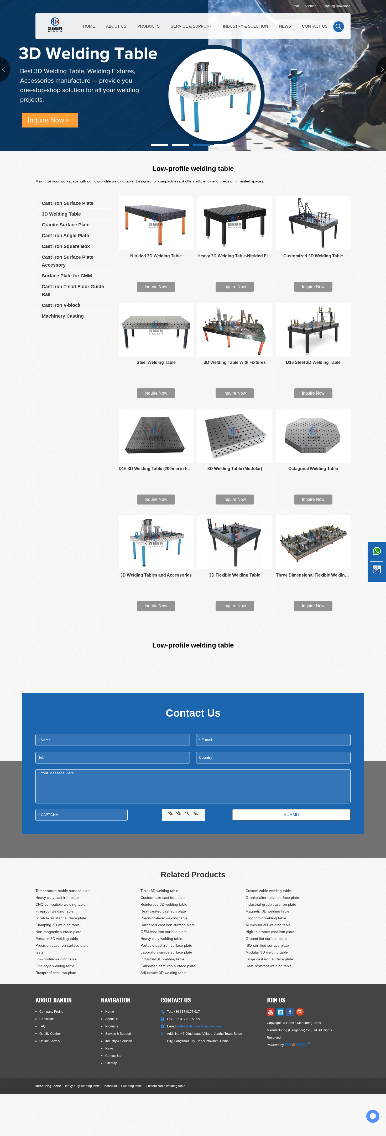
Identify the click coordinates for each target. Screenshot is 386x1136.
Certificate (46, 1019)
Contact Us (314, 26)
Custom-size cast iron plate (163, 897)
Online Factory (49, 1041)
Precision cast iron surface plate (61, 945)
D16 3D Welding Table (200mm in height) (156, 468)
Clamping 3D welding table (57, 925)
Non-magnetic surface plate (58, 932)
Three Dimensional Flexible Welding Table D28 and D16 (313, 575)
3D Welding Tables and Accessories (156, 575)
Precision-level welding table (163, 918)
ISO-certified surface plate (267, 945)
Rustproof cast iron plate (55, 973)
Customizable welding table (268, 891)
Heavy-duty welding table (161, 938)
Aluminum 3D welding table (268, 925)
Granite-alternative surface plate (272, 897)
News (285, 26)
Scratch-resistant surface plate (60, 918)
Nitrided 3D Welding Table (156, 256)
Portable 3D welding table (56, 938)
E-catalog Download (336, 6)
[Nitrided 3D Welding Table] (156, 223)
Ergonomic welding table (266, 918)
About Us (116, 26)
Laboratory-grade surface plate (166, 952)
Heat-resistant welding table (269, 966)
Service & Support (191, 26)
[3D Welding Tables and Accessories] (156, 542)
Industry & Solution (245, 26)
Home (89, 26)
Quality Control (50, 1034)
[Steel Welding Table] (156, 329)
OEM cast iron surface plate (163, 932)
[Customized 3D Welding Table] (313, 223)
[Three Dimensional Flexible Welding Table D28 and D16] (313, 542)
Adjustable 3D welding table (163, 973)
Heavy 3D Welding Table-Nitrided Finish (234, 256)
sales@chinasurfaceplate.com (199, 1026)
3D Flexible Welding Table (234, 575)
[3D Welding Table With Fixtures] (234, 329)
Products (148, 26)
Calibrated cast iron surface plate (167, 966)
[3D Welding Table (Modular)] (234, 436)
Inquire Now (156, 286)
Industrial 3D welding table (162, 959)
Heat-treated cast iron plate (163, 911)
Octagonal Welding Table (313, 468)
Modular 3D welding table (267, 952)
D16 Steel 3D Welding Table (313, 362)
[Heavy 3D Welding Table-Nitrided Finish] (234, 223)
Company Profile (51, 1011)
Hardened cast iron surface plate (167, 925)
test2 (39, 952)
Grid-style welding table (54, 966)
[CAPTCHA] (183, 815)
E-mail (295, 6)
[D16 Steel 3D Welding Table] (313, 329)
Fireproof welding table (54, 911)
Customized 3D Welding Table (313, 256)
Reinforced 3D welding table (163, 904)
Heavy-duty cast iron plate (57, 897)
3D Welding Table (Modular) (234, 468)
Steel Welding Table (156, 362)
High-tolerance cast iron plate (270, 932)
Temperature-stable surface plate (63, 891)
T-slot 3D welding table (159, 891)
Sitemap (310, 6)
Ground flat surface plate (266, 938)
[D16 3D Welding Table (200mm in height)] (156, 436)
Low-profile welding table (56, 959)
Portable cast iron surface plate (166, 945)
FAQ (42, 1026)
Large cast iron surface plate (269, 959)
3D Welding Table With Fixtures (235, 362)
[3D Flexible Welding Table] (234, 542)
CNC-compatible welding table (60, 904)
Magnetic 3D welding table (267, 911)
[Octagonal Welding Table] (313, 436)
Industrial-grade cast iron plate (271, 904)
